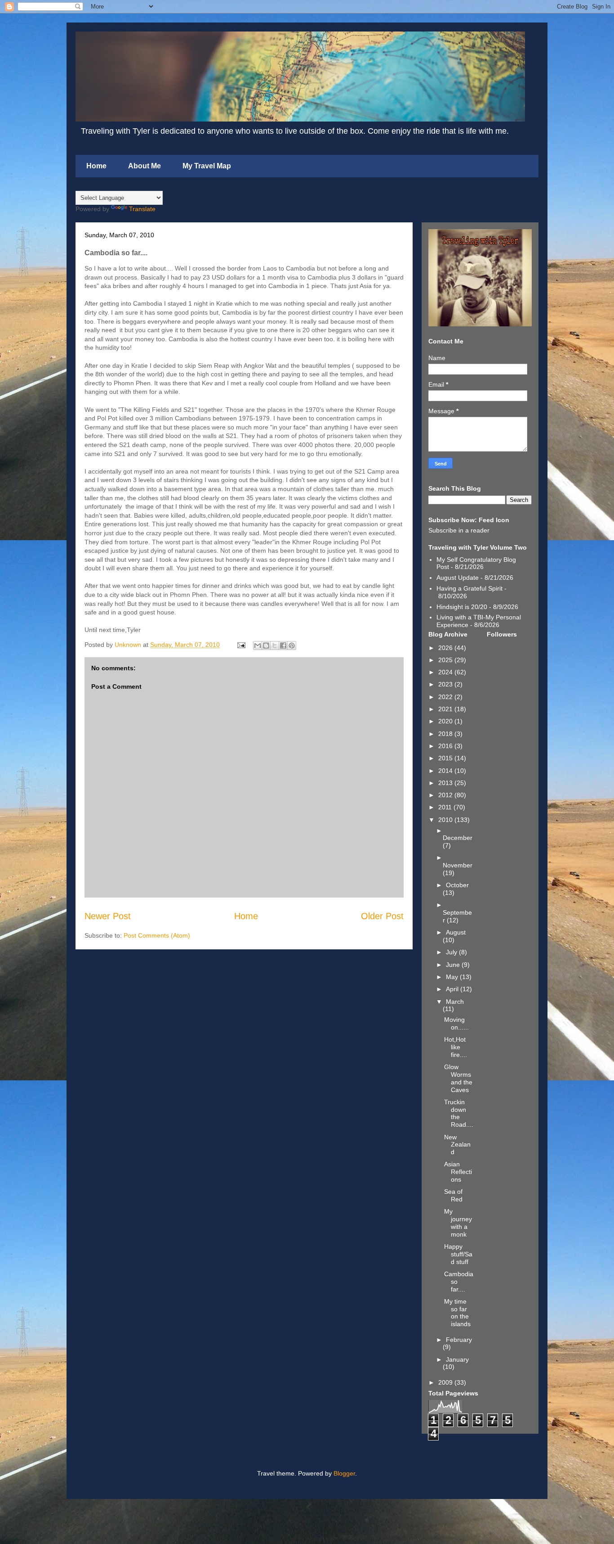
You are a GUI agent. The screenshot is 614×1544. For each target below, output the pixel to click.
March (455, 1001)
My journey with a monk (458, 1222)
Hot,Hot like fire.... (455, 1047)
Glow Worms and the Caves (458, 1078)
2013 (446, 782)
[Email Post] (240, 644)
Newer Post (108, 916)
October (457, 885)
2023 (446, 684)
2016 (446, 745)
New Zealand (457, 1144)
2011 (446, 807)
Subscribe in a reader (458, 530)
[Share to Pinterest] (291, 645)
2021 (446, 709)
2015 (446, 758)
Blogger (344, 1473)
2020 (446, 721)
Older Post (382, 916)
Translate (142, 208)
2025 (446, 660)
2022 (446, 696)
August (456, 932)
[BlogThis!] (266, 645)
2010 (446, 819)
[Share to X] (274, 645)
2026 (446, 647)
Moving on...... (456, 1023)
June (454, 964)
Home (96, 166)
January (457, 1359)
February (459, 1339)
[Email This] (257, 645)
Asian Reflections (458, 1171)
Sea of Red (453, 1195)
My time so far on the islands (457, 1312)
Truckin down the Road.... (458, 1113)
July (452, 952)
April (453, 989)
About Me (144, 166)
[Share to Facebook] (283, 645)
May (453, 976)
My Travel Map (206, 166)
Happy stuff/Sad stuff (458, 1254)
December (457, 837)
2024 (446, 672)
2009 (446, 1382)
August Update (457, 577)
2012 (446, 795)
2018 (446, 733)
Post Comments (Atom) (157, 935)
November (457, 865)
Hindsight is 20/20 (461, 606)
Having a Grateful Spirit (469, 588)
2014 (446, 770)
